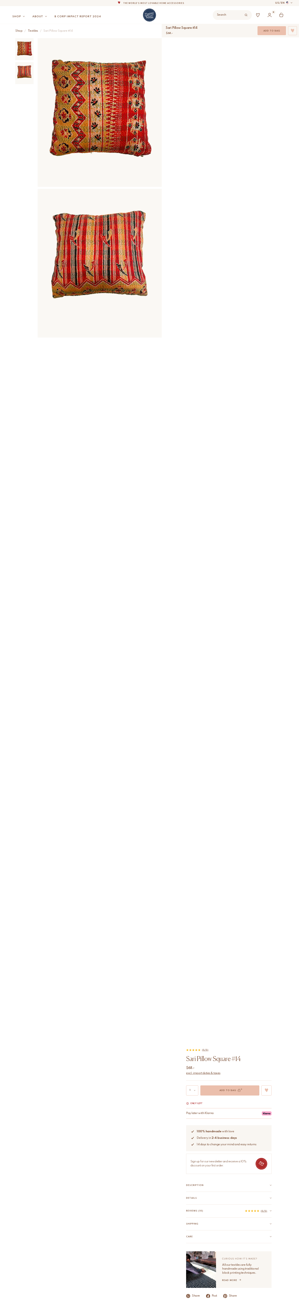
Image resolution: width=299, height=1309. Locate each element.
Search (221, 14)
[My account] (270, 15)
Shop (16, 16)
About (37, 16)
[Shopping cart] (282, 15)
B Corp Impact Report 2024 (78, 16)
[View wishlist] (258, 15)
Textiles (33, 30)
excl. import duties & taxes (203, 1073)
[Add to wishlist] (266, 1090)
